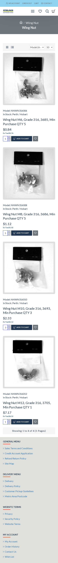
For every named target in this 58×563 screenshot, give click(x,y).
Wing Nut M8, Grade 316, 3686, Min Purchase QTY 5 (29, 216)
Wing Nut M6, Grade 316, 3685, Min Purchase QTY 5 (29, 122)
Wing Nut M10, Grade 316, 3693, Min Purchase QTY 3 (27, 310)
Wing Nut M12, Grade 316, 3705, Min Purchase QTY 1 (27, 405)
